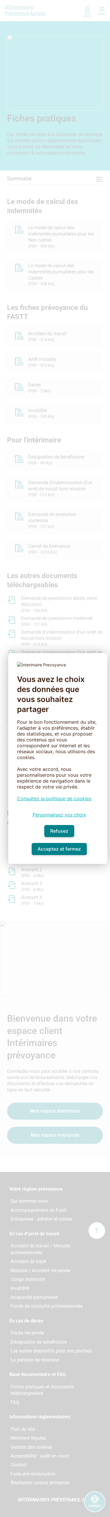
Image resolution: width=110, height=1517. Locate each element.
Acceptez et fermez (59, 849)
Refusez (59, 831)
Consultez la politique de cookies (54, 798)
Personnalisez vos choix (59, 815)
